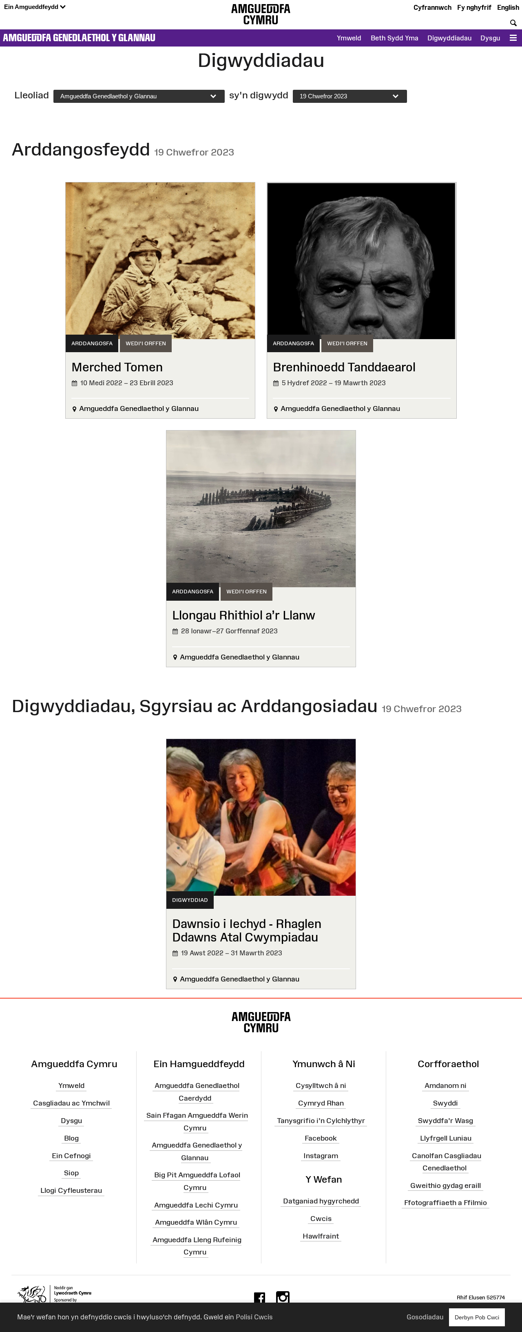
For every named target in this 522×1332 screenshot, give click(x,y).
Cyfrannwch (432, 7)
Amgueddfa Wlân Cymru (196, 1222)
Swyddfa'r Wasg (445, 1121)
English (508, 7)
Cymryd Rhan (321, 1103)
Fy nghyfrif (474, 7)
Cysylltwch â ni (321, 1085)
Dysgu (490, 38)
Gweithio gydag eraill (445, 1185)
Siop (71, 1173)
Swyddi (445, 1103)
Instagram (320, 1155)
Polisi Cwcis (254, 1317)
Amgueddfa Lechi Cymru (196, 1205)
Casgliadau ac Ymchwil (71, 1103)
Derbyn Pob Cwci (477, 1317)
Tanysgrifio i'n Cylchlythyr (321, 1121)
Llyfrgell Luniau (445, 1138)
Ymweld (349, 38)
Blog (71, 1138)
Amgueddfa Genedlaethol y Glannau (79, 37)
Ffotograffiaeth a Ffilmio (445, 1203)
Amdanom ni (446, 1085)
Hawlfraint (321, 1236)
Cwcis (321, 1218)
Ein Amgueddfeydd (32, 6)
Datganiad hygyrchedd (321, 1201)
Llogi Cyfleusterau (71, 1190)
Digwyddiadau (449, 38)
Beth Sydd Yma (394, 38)
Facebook (321, 1138)
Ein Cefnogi (71, 1155)
